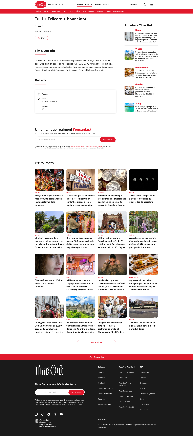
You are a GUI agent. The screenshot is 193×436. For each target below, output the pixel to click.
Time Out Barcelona (126, 372)
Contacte (101, 372)
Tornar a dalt (99, 357)
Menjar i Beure (56, 11)
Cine (84, 11)
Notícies (38, 11)
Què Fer (46, 11)
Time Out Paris (124, 402)
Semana (143, 378)
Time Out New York (126, 397)
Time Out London (125, 391)
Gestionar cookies (104, 405)
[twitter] (55, 414)
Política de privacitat (105, 389)
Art (65, 11)
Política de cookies (105, 394)
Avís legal (101, 383)
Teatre (71, 11)
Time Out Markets (103, 5)
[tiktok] (42, 414)
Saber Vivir (144, 410)
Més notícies (96, 343)
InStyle (142, 389)
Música (78, 11)
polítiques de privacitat (94, 146)
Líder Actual (144, 405)
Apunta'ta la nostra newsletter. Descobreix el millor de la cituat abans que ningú (65, 134)
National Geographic (147, 394)
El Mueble (143, 383)
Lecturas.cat (144, 372)
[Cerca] (144, 4)
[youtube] (61, 414)
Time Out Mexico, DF (126, 407)
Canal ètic (101, 399)
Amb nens (100, 11)
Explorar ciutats (84, 5)
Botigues (91, 11)
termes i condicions (77, 146)
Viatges (108, 11)
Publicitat (101, 378)
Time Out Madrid (125, 378)
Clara (142, 399)
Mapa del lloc (102, 419)
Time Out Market (118, 11)
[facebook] (48, 414)
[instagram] (36, 414)
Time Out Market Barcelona (125, 384)
